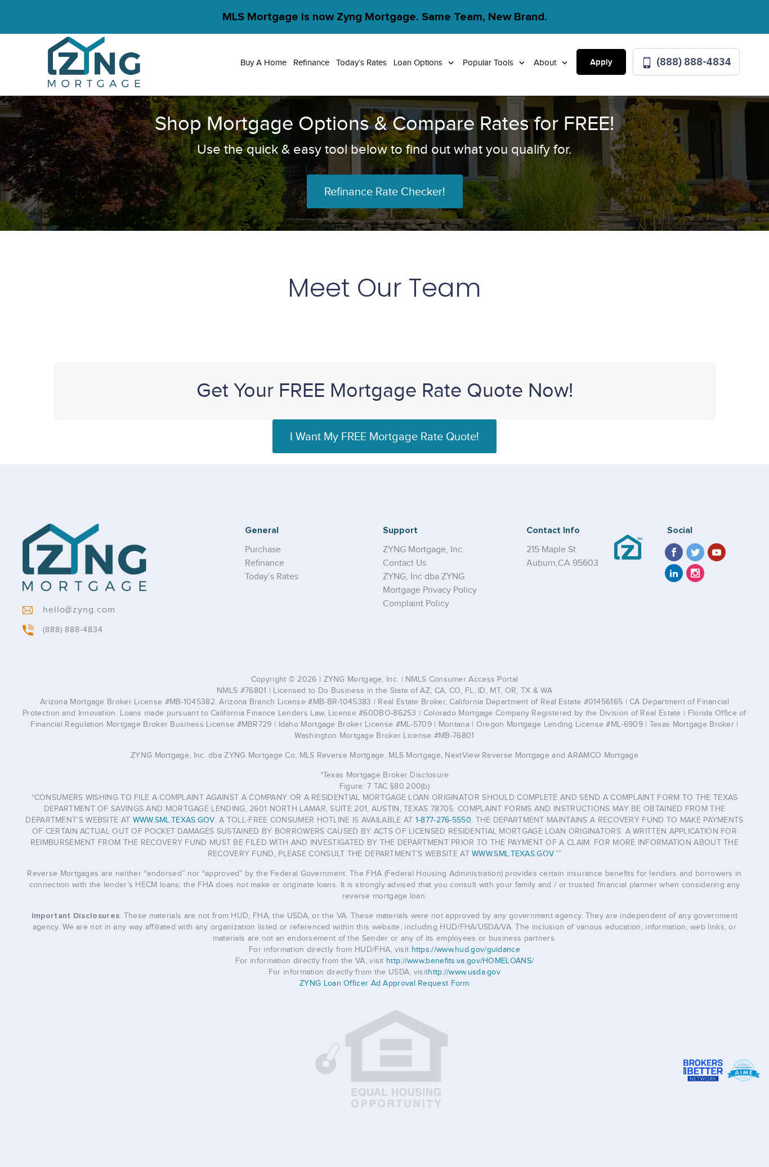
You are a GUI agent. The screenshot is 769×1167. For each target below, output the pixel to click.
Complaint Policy (416, 603)
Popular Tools (489, 63)
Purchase (263, 549)
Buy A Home (263, 63)
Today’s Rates (361, 63)
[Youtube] (717, 552)
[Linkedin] (674, 573)
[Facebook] (674, 552)
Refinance (311, 63)
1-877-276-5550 (443, 820)
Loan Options (419, 63)
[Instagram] (695, 573)
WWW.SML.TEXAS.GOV (174, 820)
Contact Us (404, 563)
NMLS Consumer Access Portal (461, 679)
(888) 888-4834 (692, 61)
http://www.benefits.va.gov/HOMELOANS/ (460, 960)
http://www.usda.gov (464, 972)
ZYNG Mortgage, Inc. (423, 549)
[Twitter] (695, 552)
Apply (601, 62)
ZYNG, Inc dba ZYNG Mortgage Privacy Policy (430, 583)
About (546, 63)
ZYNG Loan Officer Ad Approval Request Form (384, 983)
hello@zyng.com (79, 610)
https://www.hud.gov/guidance (466, 949)
